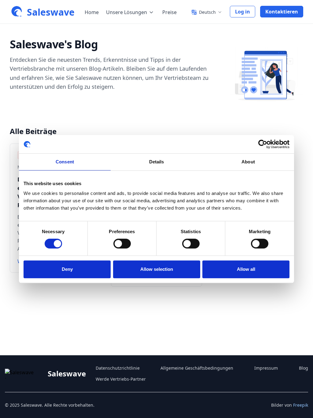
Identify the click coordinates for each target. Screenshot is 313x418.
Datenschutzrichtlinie (118, 368)
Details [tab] (156, 161)
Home (92, 12)
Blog (303, 368)
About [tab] (248, 161)
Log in (242, 11)
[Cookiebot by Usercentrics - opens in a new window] (262, 144)
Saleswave (51, 12)
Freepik (300, 405)
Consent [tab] (65, 161)
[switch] (122, 243)
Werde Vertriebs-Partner (121, 379)
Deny (67, 269)
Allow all (246, 269)
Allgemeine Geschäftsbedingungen (196, 368)
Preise (169, 12)
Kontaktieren (281, 11)
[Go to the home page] (17, 11)
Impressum (266, 368)
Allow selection (156, 269)
